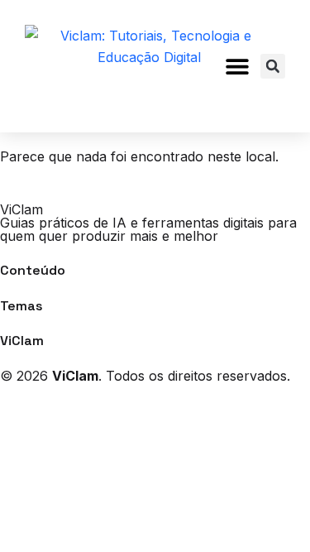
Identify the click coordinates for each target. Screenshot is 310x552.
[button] (237, 66)
